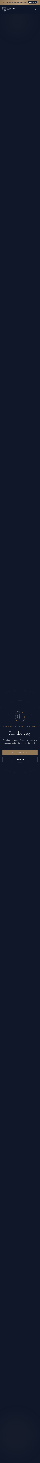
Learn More (20, 759)
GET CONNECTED (18, 752)
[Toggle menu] (35, 9)
